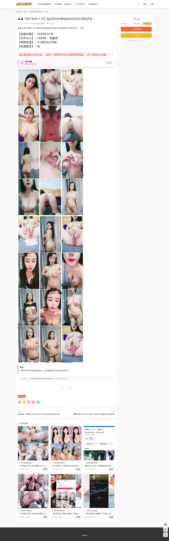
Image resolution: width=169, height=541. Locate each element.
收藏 (137, 35)
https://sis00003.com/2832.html (42, 379)
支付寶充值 (80, 4)
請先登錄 (137, 29)
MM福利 (84, 535)
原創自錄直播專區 (45, 4)
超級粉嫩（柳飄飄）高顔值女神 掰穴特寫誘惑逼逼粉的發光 (39, 414)
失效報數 (57, 4)
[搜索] (139, 4)
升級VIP (146, 23)
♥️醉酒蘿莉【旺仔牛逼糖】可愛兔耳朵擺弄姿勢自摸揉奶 (94, 414)
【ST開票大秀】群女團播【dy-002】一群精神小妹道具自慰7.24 (32, 466)
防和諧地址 (93, 4)
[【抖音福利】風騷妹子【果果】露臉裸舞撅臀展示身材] (99, 491)
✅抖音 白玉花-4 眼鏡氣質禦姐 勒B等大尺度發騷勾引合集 (98, 466)
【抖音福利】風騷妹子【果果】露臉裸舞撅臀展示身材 (98, 513)
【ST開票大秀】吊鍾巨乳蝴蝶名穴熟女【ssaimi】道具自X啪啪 (33, 513)
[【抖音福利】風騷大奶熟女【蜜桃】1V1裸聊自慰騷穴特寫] (66, 491)
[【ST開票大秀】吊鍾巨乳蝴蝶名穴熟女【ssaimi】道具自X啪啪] (33, 491)
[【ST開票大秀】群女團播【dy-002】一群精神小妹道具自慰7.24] (33, 443)
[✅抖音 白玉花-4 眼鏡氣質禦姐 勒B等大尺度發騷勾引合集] (99, 443)
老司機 (24, 4)
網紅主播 (21, 396)
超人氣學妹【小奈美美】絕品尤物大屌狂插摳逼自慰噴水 (66, 466)
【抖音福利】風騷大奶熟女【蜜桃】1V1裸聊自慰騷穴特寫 (66, 513)
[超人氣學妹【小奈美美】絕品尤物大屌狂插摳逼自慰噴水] (66, 443)
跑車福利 (67, 4)
